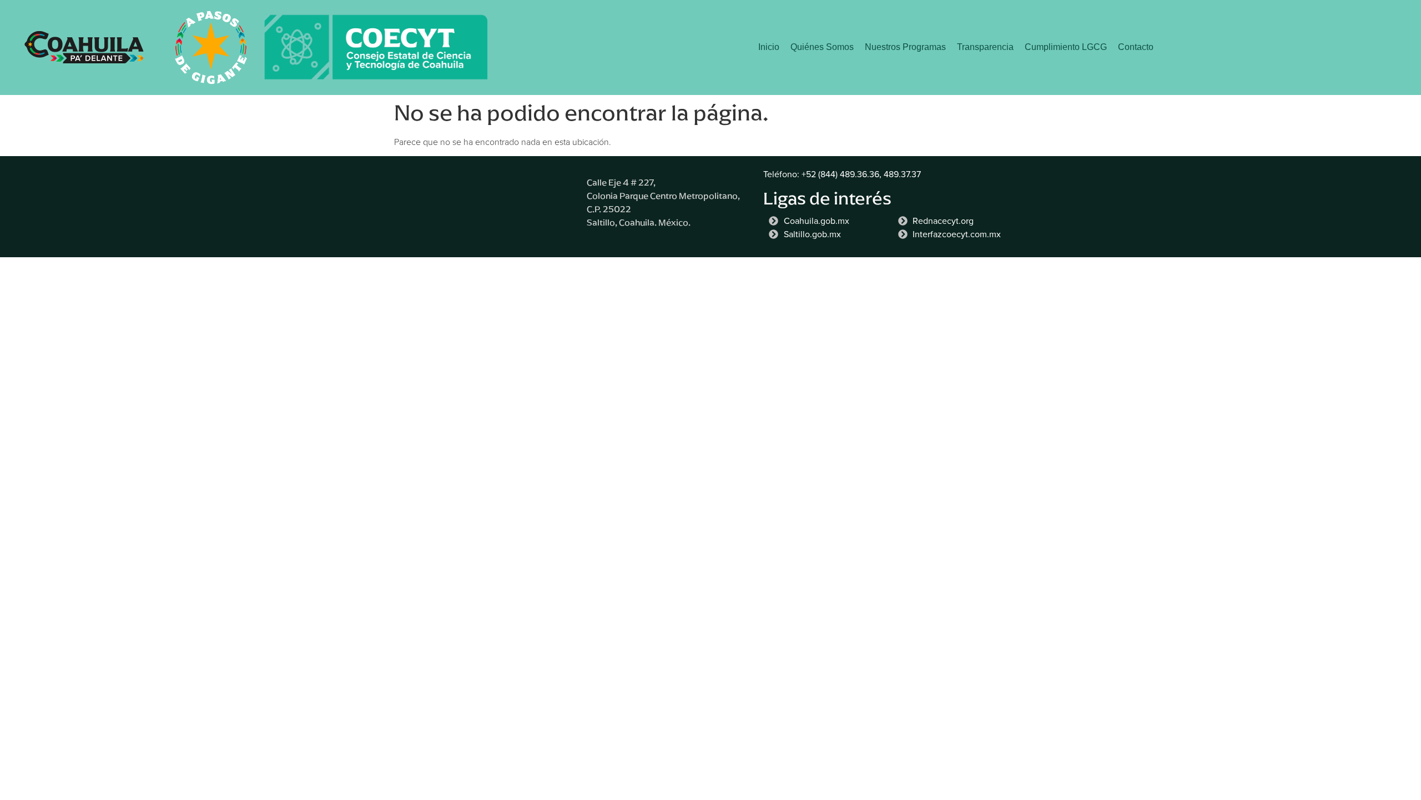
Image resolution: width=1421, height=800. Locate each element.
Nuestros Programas (905, 47)
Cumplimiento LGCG (1066, 47)
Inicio (768, 47)
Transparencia (985, 47)
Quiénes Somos (822, 47)
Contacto (1135, 47)
